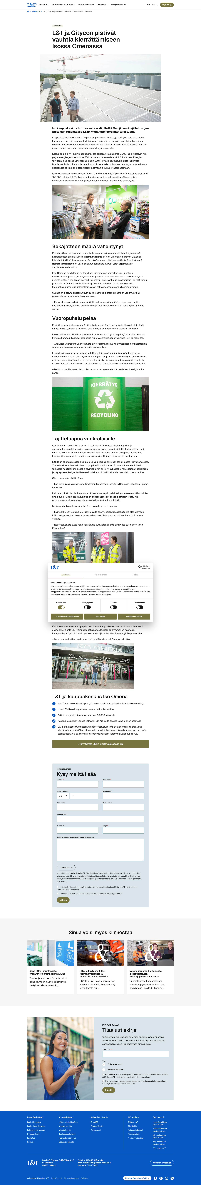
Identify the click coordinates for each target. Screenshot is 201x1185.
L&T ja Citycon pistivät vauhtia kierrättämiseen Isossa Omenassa (67, 11)
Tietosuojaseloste (71, 1178)
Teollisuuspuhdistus (67, 1134)
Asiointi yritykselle (99, 1117)
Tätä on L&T (133, 1122)
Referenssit (36, 11)
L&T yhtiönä (133, 1117)
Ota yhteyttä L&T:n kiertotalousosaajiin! (100, 743)
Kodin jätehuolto (34, 1122)
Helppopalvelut (33, 1134)
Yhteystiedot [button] (117, 4)
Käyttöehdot (56, 1178)
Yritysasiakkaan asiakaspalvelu (159, 1142)
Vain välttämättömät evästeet (67, 617)
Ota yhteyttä (158, 1117)
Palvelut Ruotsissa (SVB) (136, 1178)
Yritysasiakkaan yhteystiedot (159, 1136)
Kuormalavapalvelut (67, 1138)
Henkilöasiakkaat (35, 1117)
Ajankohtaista (133, 1134)
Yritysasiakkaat (66, 1117)
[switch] (87, 607)
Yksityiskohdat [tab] (100, 575)
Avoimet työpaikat (135, 1138)
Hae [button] (153, 4)
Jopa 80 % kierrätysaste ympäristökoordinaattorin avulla (47, 972)
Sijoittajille (132, 1126)
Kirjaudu (165, 4)
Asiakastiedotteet (135, 1130)
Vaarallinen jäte (65, 1126)
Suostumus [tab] (65, 575)
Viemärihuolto (65, 1130)
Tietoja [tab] (135, 575)
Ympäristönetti (97, 1126)
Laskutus (31, 1138)
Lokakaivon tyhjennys (36, 1130)
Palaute (30, 1142)
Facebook (155, 1178)
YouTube (166, 1178)
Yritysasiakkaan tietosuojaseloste (107, 893)
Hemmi (28, 11)
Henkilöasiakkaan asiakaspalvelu (160, 1129)
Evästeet (84, 1178)
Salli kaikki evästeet (134, 617)
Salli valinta (100, 617)
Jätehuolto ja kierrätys (68, 1122)
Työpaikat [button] (101, 4)
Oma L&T (94, 1122)
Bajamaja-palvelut (66, 1142)
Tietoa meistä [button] (84, 4)
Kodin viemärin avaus (36, 1126)
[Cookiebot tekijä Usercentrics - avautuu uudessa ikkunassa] (140, 567)
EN (148, 4)
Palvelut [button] (43, 4)
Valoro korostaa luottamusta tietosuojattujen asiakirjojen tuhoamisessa (146, 973)
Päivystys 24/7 (159, 1148)
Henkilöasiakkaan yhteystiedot (160, 1123)
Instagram (172, 1178)
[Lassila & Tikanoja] (32, 4)
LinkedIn (161, 1178)
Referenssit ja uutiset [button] (62, 4)
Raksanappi (95, 1130)
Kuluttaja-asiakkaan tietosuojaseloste (118, 1083)
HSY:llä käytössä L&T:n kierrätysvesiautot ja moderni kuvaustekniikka (94, 973)
